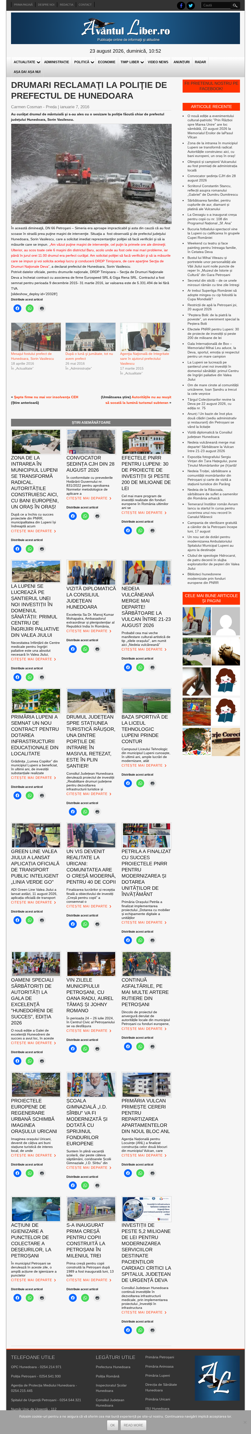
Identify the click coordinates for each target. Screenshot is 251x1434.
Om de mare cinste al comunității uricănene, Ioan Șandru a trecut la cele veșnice (213, 389)
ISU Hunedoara (157, 1408)
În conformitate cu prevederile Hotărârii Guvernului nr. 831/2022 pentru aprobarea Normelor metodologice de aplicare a (89, 485)
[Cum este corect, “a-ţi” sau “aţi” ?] (226, 621)
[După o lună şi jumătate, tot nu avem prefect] (90, 337)
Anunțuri (182, 62)
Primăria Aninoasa (159, 1366)
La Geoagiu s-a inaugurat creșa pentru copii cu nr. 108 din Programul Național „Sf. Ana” (212, 219)
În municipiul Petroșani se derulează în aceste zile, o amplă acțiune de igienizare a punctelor (34, 1269)
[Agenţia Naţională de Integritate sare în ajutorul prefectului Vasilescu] (145, 337)
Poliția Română (107, 1376)
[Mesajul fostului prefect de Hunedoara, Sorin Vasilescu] (36, 337)
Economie (106, 62)
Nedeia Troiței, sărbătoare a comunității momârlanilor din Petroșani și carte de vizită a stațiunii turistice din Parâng (209, 477)
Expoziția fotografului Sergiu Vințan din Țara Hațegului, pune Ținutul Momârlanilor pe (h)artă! (212, 461)
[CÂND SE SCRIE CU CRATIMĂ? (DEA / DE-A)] (226, 682)
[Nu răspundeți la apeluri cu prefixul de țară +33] (197, 682)
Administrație (56, 62)
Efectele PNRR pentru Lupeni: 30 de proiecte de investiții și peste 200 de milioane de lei (213, 333)
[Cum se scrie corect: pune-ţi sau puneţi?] (226, 712)
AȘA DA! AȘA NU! (27, 72)
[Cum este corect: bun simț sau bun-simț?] (226, 742)
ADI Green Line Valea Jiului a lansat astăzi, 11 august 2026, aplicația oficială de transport (34, 893)
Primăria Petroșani (159, 1357)
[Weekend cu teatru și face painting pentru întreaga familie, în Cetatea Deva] (197, 742)
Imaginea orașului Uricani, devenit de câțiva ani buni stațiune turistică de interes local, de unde (32, 1145)
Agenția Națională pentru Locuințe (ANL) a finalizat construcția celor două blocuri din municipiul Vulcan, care (144, 1145)
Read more (133, 1425)
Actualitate (24, 62)
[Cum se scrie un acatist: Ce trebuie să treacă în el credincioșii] (226, 651)
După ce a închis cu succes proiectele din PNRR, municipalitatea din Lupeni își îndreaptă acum (33, 520)
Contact (85, 4)
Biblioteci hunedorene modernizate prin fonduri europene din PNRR (207, 578)
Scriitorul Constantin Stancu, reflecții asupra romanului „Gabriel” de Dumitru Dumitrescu (213, 190)
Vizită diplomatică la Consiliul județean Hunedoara (210, 434)
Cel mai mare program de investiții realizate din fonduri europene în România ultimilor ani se (145, 502)
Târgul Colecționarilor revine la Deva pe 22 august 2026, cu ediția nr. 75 (211, 404)
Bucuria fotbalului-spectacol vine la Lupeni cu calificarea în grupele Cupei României (214, 233)
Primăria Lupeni (157, 1375)
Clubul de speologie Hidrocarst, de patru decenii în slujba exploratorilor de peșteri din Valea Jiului (213, 562)
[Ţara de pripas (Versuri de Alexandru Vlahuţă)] (197, 712)
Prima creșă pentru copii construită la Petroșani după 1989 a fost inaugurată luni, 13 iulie (90, 1269)
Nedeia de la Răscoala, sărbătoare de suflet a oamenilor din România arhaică (213, 494)
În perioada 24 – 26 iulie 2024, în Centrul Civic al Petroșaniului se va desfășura (90, 1022)
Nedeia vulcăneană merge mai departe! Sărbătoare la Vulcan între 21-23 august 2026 (211, 446)
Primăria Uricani (157, 1399)
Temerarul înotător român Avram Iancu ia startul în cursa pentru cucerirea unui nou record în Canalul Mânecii (213, 510)
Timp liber (130, 62)
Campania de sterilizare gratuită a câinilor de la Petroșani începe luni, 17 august (212, 527)
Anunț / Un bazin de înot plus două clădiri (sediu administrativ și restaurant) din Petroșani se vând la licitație (212, 420)
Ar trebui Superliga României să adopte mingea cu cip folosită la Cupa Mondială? (212, 295)
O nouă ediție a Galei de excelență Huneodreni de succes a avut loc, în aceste (32, 1034)
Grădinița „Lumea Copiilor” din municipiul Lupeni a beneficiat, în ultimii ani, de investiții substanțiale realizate (34, 767)
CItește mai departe (31, 531)
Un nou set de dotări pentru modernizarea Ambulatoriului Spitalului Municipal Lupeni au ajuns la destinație (211, 543)
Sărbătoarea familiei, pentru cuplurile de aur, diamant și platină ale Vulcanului (209, 204)
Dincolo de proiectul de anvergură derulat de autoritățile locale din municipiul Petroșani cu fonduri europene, (146, 1018)
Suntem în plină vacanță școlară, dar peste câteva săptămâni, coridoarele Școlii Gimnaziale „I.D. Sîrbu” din (88, 1157)
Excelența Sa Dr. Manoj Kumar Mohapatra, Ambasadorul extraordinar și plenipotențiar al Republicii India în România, (90, 620)
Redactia (66, 4)
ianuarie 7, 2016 (74, 107)
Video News (158, 62)
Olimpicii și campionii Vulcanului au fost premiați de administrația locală (212, 166)
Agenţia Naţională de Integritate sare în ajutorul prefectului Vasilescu (144, 358)
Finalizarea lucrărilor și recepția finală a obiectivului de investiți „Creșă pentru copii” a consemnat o (90, 895)
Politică (81, 62)
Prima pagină (23, 4)
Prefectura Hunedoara (113, 1367)
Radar (200, 62)
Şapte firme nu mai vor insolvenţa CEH (46, 397)
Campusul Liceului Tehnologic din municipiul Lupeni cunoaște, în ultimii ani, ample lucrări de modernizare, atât (146, 755)
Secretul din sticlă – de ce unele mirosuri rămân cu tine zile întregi (213, 282)
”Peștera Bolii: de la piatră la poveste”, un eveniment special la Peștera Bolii (213, 319)
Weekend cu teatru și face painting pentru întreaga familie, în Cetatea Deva (212, 247)
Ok (112, 1425)
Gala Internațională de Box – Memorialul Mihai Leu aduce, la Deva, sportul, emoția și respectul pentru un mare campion (213, 350)
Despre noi (46, 4)
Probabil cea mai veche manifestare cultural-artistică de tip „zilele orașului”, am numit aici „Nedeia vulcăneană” (146, 639)
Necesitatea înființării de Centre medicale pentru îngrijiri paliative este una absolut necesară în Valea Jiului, (35, 648)
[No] (244, 1422)
